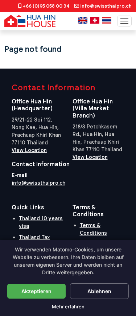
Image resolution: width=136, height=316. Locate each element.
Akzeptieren (36, 291)
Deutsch (94, 20)
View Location (29, 150)
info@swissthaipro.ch (106, 6)
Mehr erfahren (68, 306)
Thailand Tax (34, 237)
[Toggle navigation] (124, 21)
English (82, 20)
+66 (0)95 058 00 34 (46, 6)
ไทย (106, 20)
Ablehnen (99, 291)
